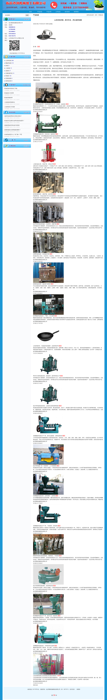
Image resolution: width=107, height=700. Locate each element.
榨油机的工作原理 (9, 93)
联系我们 (76, 11)
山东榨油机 (8, 60)
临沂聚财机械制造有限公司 (40, 109)
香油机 (7, 76)
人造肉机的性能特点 (9, 102)
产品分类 (48, 11)
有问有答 (67, 11)
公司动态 (58, 11)
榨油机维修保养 (8, 97)
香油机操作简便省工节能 (10, 88)
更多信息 (35, 685)
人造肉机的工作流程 (9, 107)
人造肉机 (8, 68)
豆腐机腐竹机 (9, 73)
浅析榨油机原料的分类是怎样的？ (13, 116)
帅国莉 (78, 689)
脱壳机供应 (8, 81)
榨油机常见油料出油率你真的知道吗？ (14, 120)
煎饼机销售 (8, 78)
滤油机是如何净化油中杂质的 (12, 125)
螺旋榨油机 (8, 63)
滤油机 (7, 70)
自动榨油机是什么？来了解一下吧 (13, 134)
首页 (30, 11)
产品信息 (39, 11)
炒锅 (7, 65)
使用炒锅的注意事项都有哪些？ (12, 130)
